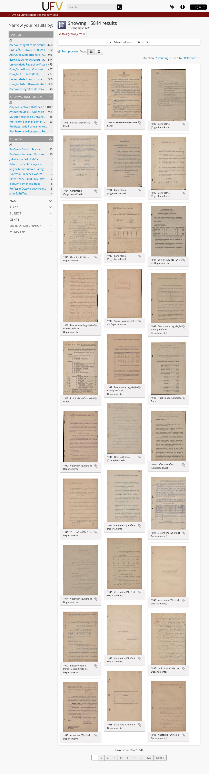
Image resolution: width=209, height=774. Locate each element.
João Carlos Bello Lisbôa (23, 159)
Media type (18, 231)
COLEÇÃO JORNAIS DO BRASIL (27, 50)
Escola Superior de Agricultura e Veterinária (35, 59)
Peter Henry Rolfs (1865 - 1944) (27, 179)
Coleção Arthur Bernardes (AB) (27, 84)
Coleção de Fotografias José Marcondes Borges (37, 69)
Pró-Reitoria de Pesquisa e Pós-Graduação (34, 131)
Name (14, 200)
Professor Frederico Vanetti (25, 174)
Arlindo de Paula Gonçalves (25, 164)
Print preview (69, 51)
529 (149, 758)
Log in (197, 7)
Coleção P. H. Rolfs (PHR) (24, 74)
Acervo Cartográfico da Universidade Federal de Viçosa (42, 89)
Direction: (149, 58)
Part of (15, 34)
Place (14, 207)
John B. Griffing (18, 193)
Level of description (26, 225)
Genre (14, 219)
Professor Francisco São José (26, 154)
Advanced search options (129, 42)
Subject (15, 213)
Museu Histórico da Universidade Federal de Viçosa (40, 117)
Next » (160, 758)
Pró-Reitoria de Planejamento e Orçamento (35, 121)
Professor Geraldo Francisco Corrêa (30, 149)
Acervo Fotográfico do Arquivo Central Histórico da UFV (43, 45)
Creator (16, 138)
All (10, 40)
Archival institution (26, 96)
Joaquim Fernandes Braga (24, 183)
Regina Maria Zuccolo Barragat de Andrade (35, 169)
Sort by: (178, 58)
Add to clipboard (96, 123)
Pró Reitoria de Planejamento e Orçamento (35, 126)
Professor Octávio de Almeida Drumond (33, 188)
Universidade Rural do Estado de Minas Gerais (37, 79)
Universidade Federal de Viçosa (28, 64)
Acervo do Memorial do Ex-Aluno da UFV (33, 55)
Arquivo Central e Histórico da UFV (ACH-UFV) (36, 107)
